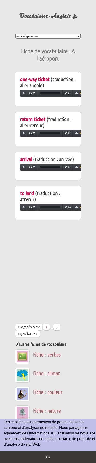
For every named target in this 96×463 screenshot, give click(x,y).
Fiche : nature (47, 411)
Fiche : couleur (47, 392)
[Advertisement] (48, 274)
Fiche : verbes (47, 354)
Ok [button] (48, 457)
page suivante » (27, 333)
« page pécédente (29, 327)
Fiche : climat (46, 373)
